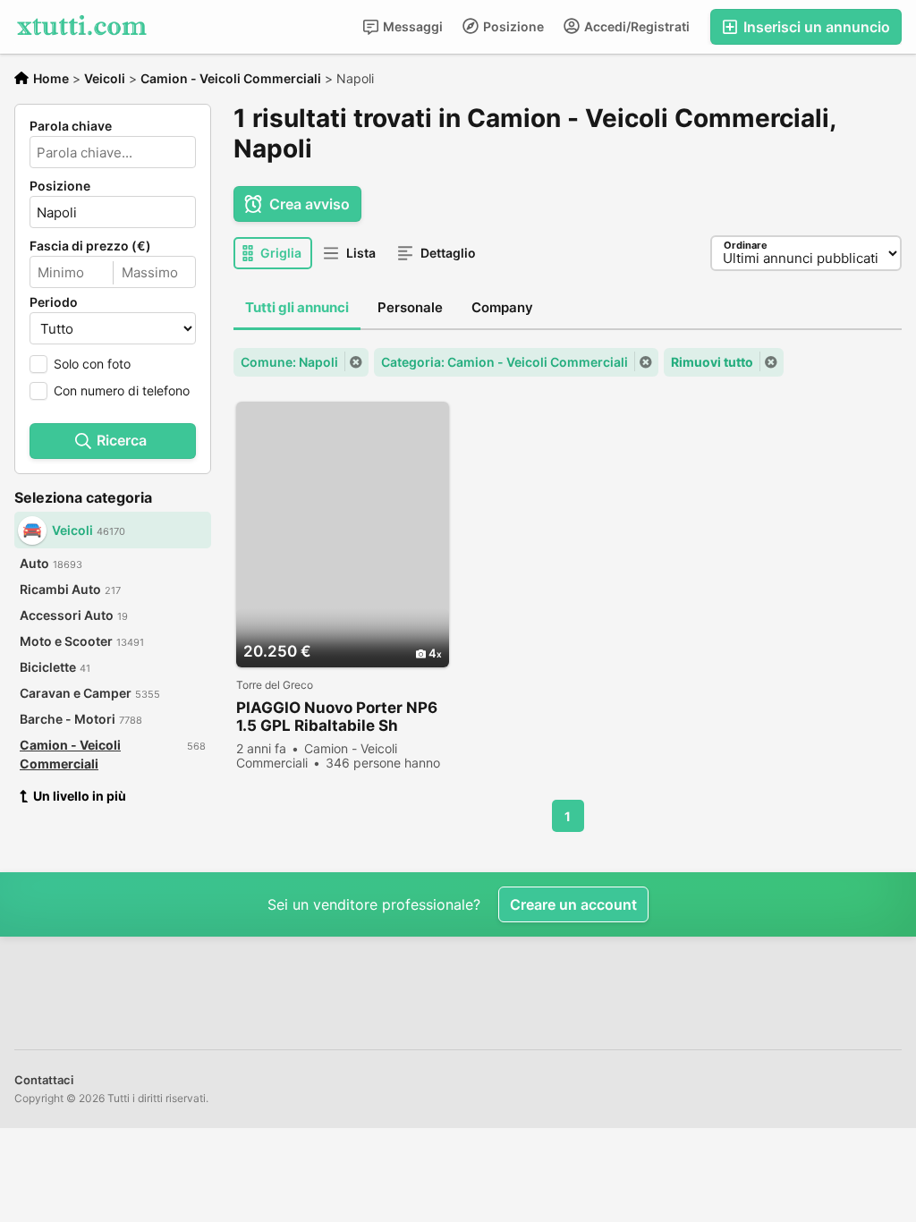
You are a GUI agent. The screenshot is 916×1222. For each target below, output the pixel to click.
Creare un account (573, 904)
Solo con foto (92, 363)
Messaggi (411, 26)
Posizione (512, 26)
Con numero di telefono (122, 390)
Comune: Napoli (289, 361)
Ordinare (746, 245)
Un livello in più (79, 795)
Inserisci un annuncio (815, 27)
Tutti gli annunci (297, 307)
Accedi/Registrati (635, 26)
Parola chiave (71, 126)
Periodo (54, 302)
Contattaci (43, 1080)
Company (502, 307)
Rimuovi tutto (712, 361)
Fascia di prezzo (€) (90, 246)
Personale (410, 307)
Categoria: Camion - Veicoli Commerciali (504, 361)
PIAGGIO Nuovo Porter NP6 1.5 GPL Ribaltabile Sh (336, 716)
